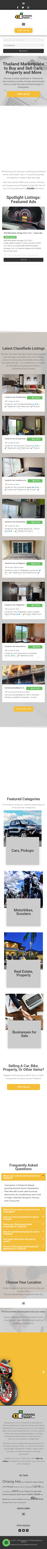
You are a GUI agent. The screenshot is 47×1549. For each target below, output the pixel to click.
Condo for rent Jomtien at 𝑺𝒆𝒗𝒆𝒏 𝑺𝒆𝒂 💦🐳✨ (21, 480)
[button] (24, 3)
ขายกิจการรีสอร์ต (33, 1494)
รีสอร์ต (40, 1499)
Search (24, 51)
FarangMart (9, 1185)
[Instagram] (27, 1530)
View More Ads (23, 709)
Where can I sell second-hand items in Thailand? (21, 1176)
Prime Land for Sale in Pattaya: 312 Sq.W (20, 233)
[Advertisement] (23, 137)
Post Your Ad (9, 182)
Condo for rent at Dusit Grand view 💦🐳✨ (21, 439)
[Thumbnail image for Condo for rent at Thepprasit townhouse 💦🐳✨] (23, 550)
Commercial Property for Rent (18, 692)
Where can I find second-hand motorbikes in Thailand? (17, 1225)
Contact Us (28, 1323)
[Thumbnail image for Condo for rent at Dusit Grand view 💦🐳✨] (23, 425)
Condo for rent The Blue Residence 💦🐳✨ (21, 397)
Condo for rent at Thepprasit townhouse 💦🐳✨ (23, 563)
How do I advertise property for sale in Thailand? (21, 1232)
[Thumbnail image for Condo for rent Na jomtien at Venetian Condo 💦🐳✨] (23, 633)
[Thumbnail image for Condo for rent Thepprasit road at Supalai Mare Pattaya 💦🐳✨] (23, 591)
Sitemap (23, 1542)
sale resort (21, 1494)
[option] (23, 233)
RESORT (21, 1491)
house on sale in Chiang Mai (23, 1487)
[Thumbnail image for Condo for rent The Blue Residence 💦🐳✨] (23, 384)
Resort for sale (31, 1491)
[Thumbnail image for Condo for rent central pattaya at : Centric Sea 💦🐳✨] (23, 508)
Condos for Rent (13, 401)
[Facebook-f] (19, 1530)
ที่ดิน (34, 1498)
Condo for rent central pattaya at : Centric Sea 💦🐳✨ (25, 522)
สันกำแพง (5, 1502)
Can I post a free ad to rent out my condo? (19, 1240)
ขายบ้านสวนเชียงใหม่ (17, 1499)
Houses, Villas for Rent (15, 567)
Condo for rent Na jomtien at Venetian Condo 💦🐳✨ (25, 646)
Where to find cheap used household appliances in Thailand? (20, 1247)
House (9, 1486)
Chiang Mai (14, 1201)
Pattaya (35, 1197)
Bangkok (26, 1197)
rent (15, 1491)
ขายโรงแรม (26, 1499)
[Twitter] (23, 1530)
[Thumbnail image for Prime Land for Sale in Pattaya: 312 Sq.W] (23, 218)
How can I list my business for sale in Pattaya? (21, 1218)
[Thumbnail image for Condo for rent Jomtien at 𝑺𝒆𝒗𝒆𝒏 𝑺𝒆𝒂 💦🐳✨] (23, 467)
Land (36, 1486)
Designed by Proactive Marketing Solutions (23, 1544)
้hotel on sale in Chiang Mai (17, 1502)
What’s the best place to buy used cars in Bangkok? (21, 1210)
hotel (23, 1482)
